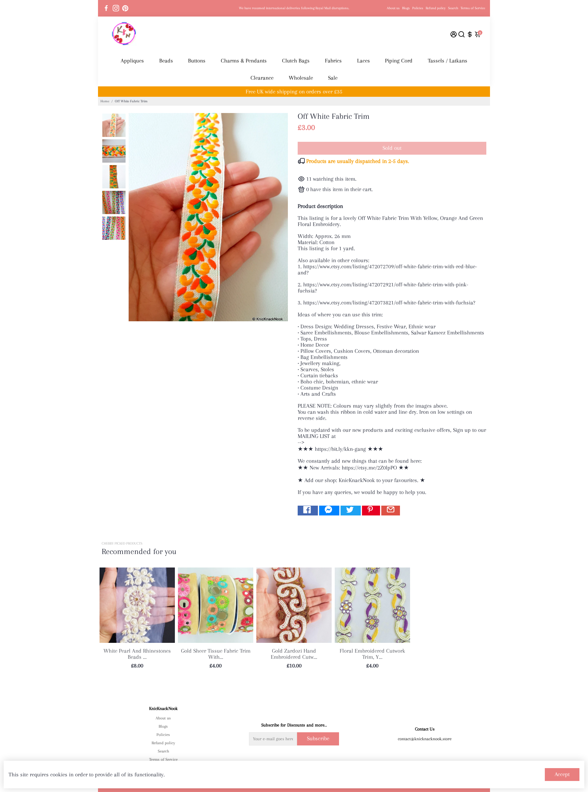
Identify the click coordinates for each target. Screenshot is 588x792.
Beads (166, 61)
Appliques (132, 61)
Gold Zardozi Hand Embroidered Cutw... (294, 654)
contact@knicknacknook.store (425, 738)
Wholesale (301, 78)
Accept (562, 774)
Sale (332, 78)
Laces (363, 61)
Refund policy (436, 8)
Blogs (406, 8)
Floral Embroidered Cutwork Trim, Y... (372, 654)
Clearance (262, 78)
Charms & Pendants (244, 61)
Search (453, 8)
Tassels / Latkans (447, 61)
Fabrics (333, 61)
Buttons (196, 61)
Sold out (392, 148)
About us (393, 8)
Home (104, 101)
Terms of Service (473, 8)
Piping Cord (399, 61)
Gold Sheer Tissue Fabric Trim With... (216, 654)
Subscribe (318, 738)
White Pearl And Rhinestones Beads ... (137, 654)
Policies (417, 8)
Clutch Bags (296, 61)
